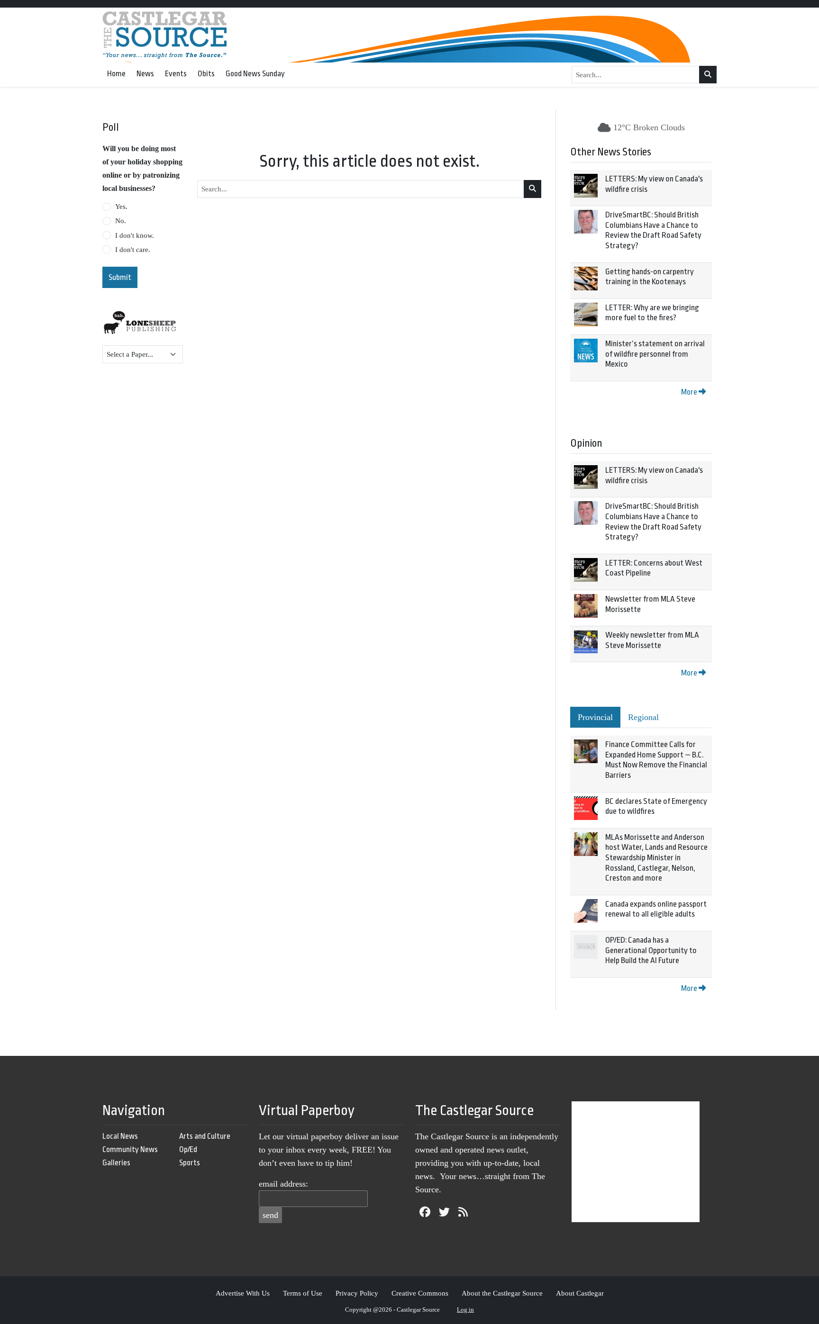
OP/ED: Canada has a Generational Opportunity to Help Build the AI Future (651, 950)
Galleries (116, 1162)
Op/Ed (188, 1149)
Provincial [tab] (595, 717)
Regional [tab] (643, 717)
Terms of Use (302, 1293)
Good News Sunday (255, 73)
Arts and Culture (204, 1136)
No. (120, 221)
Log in (465, 1309)
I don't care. (132, 249)
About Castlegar (580, 1293)
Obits (206, 73)
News (145, 73)
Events (176, 73)
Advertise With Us (243, 1293)
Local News (120, 1136)
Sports (189, 1162)
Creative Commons (419, 1293)
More (690, 391)
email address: (283, 1184)
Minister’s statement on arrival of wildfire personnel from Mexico (655, 354)
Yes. (121, 206)
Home (116, 73)
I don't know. (134, 235)
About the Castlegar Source (502, 1293)
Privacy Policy (357, 1293)
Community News (130, 1149)
